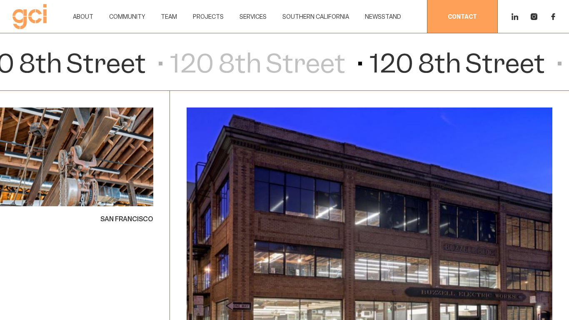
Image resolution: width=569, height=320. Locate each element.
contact (462, 16)
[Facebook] (553, 16)
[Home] (29, 16)
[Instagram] (534, 16)
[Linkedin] (514, 16)
